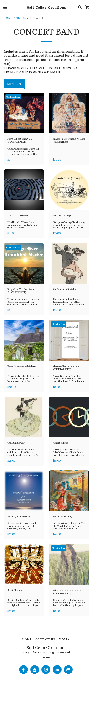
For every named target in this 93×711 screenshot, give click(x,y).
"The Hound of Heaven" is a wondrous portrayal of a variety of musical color (23, 225)
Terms (45, 657)
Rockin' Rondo (14, 590)
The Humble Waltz (16, 442)
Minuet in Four (60, 442)
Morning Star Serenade (18, 516)
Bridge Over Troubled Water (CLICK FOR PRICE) (21, 291)
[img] (24, 113)
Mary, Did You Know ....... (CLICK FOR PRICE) (20, 140)
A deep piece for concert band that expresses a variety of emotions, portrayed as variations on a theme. (21, 527)
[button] (5, 7)
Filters (14, 83)
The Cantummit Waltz (64, 289)
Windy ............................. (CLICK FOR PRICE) (67, 591)
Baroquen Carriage (62, 215)
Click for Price (13, 96)
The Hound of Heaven (18, 215)
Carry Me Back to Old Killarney (22, 365)
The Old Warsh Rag (62, 516)
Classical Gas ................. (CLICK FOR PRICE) (66, 367)
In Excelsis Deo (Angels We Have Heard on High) (69, 140)
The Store (22, 18)
